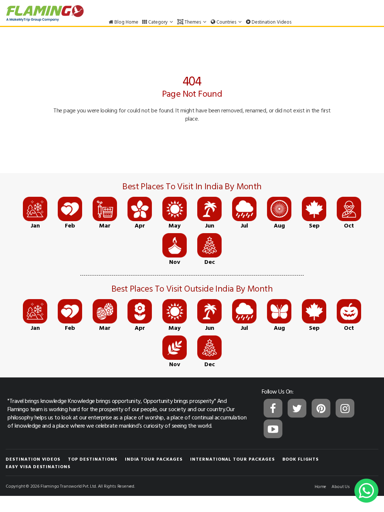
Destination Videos (270, 21)
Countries (226, 21)
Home (320, 486)
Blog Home (125, 21)
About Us (341, 486)
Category (158, 21)
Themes (192, 21)
